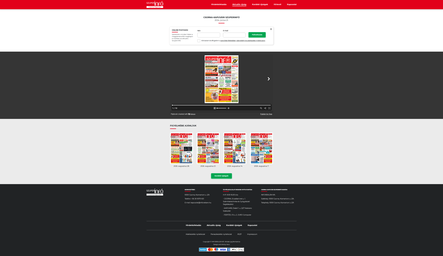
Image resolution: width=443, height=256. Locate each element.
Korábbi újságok (260, 4)
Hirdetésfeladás (219, 4)
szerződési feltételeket (228, 40)
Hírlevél (277, 4)
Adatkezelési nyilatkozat (195, 234)
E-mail (225, 31)
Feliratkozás (257, 35)
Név (199, 31)
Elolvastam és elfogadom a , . (233, 40)
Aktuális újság (239, 4)
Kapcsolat (292, 4)
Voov (228, 244)
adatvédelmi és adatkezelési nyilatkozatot (250, 40)
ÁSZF (239, 234)
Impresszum (252, 234)
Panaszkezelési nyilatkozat (221, 234)
